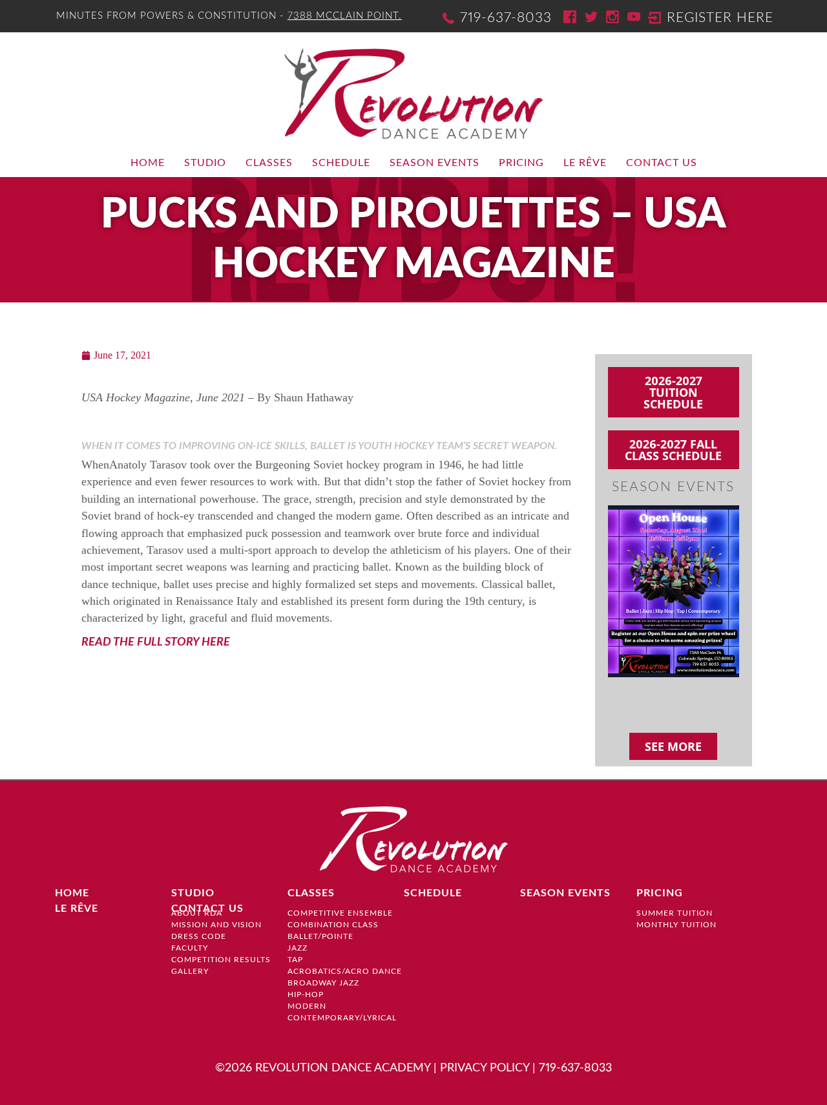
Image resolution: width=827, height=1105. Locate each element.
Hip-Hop (306, 994)
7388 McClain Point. (345, 16)
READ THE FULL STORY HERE (155, 642)
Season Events (434, 163)
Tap (295, 959)
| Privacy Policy (481, 1067)
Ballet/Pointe (320, 936)
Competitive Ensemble (340, 913)
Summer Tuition (674, 913)
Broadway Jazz (323, 983)
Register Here (720, 18)
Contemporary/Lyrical (342, 1018)
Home (148, 163)
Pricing (521, 163)
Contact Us (661, 163)
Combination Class (333, 925)
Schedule (341, 163)
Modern (307, 1006)
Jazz (298, 948)
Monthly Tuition (676, 925)
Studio (205, 163)
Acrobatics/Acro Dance (345, 971)
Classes (269, 163)
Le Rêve (585, 163)
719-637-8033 (506, 18)
